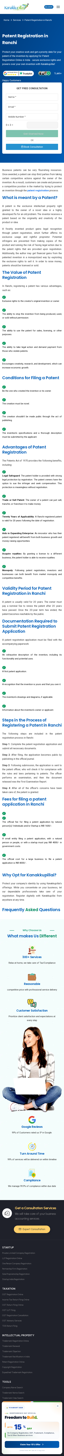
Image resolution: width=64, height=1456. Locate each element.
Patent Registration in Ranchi (38, 20)
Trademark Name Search (13, 1393)
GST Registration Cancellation (15, 1315)
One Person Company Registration (16, 1263)
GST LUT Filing (8, 1310)
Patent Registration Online (13, 1362)
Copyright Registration (12, 1367)
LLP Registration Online (12, 1258)
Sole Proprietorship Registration (16, 1274)
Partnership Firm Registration (14, 1269)
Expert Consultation (33, 1229)
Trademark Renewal (11, 1346)
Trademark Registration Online (15, 1341)
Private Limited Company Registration (18, 1253)
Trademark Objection (11, 1351)
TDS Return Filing (9, 1326)
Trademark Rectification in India (16, 1357)
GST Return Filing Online (12, 1305)
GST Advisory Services (12, 1321)
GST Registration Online (12, 1294)
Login (49, 7)
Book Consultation (33, 146)
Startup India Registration (13, 1279)
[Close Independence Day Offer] (57, 1406)
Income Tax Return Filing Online (15, 1300)
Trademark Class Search (12, 1398)
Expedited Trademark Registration (17, 1372)
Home (6, 20)
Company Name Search (12, 1387)
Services (17, 20)
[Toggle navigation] (58, 7)
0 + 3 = (9, 125)
